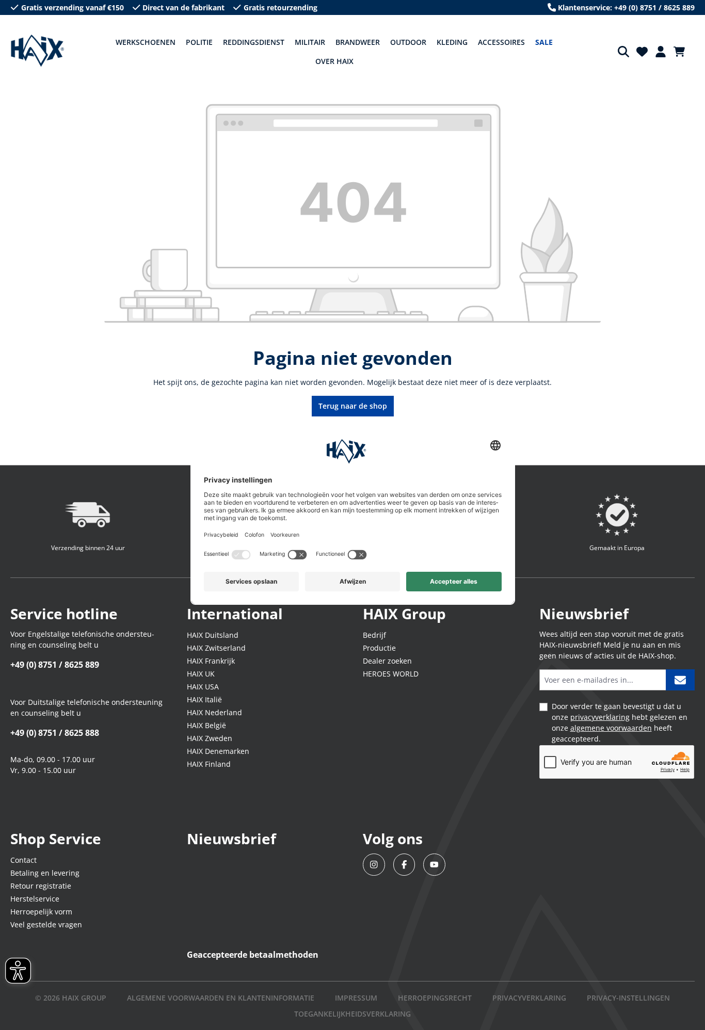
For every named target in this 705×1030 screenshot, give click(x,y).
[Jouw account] (660, 51)
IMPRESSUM (356, 998)
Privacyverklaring (529, 998)
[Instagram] (374, 865)
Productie (379, 648)
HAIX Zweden (209, 738)
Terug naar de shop (352, 406)
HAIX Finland (209, 764)
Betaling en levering (44, 873)
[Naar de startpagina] (37, 51)
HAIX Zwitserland (216, 648)
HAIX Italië (204, 699)
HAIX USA (203, 686)
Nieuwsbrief (231, 838)
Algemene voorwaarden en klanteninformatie (220, 998)
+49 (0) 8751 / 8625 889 (54, 664)
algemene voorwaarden (611, 728)
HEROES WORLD (391, 674)
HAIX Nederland (214, 712)
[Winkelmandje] (682, 51)
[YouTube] (434, 865)
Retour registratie (40, 886)
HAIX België (206, 725)
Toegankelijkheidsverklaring (352, 1014)
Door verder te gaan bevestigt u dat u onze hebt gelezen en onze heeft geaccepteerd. (619, 722)
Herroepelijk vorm (41, 911)
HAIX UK (201, 674)
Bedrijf (374, 635)
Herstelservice (34, 899)
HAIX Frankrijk (211, 661)
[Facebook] (404, 865)
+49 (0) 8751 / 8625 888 (54, 732)
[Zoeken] (623, 51)
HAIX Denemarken (218, 751)
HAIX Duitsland (212, 635)
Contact (23, 860)
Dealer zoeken (387, 661)
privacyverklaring (600, 717)
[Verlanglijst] (642, 51)
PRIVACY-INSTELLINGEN (628, 998)
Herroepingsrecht (435, 998)
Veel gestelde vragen (46, 924)
